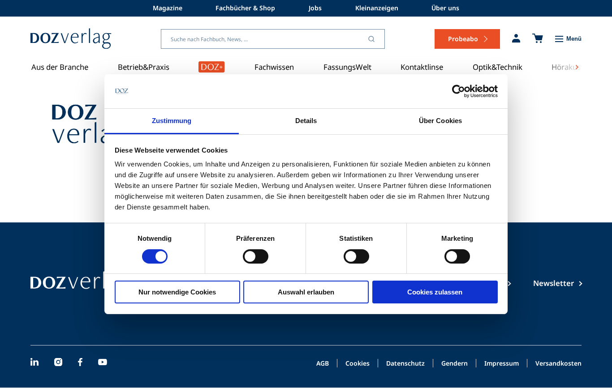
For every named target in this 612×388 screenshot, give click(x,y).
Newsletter (553, 283)
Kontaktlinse (422, 67)
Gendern (454, 363)
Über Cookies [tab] (440, 120)
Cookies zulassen (434, 292)
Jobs (315, 8)
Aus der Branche (59, 67)
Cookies (357, 363)
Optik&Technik (497, 67)
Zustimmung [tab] (172, 120)
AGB (322, 363)
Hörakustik (570, 67)
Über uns (445, 8)
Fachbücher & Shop (245, 8)
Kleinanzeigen (376, 8)
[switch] (255, 256)
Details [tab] (306, 120)
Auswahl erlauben (306, 292)
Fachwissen (274, 67)
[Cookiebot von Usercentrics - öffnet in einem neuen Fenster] (458, 91)
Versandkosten (558, 363)
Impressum (501, 363)
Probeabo (463, 38)
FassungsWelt (347, 67)
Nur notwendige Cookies (177, 292)
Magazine (167, 8)
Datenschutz (405, 363)
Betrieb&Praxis (143, 67)
